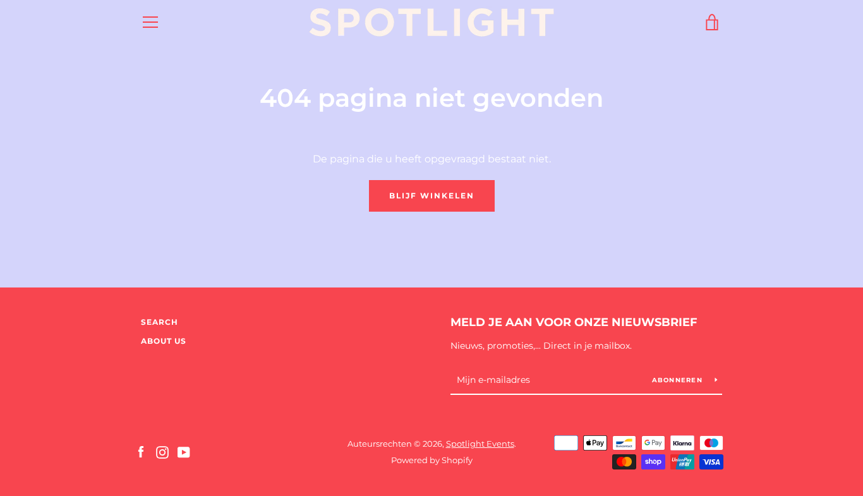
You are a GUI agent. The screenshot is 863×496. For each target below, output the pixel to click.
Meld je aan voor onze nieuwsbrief (573, 322)
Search (159, 322)
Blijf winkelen (431, 195)
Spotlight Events (480, 444)
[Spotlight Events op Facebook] (141, 451)
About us (163, 341)
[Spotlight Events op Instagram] (162, 451)
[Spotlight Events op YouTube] (184, 451)
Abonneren (679, 380)
